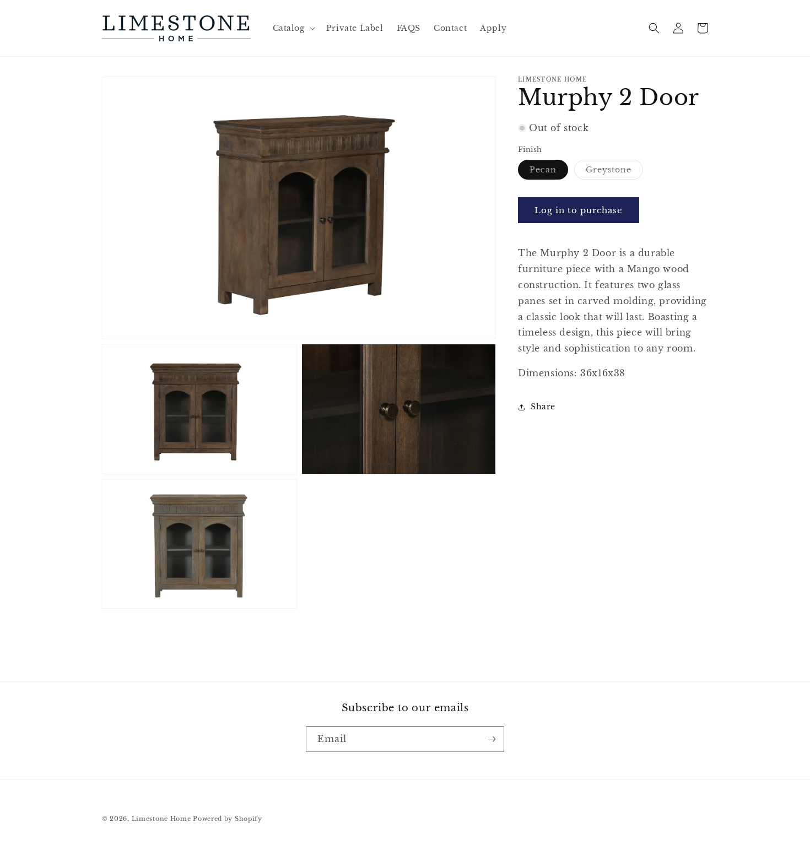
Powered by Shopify (227, 819)
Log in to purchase (578, 210)
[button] (293, 28)
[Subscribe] (491, 739)
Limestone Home (161, 819)
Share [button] (543, 407)
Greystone (614, 172)
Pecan (549, 172)
